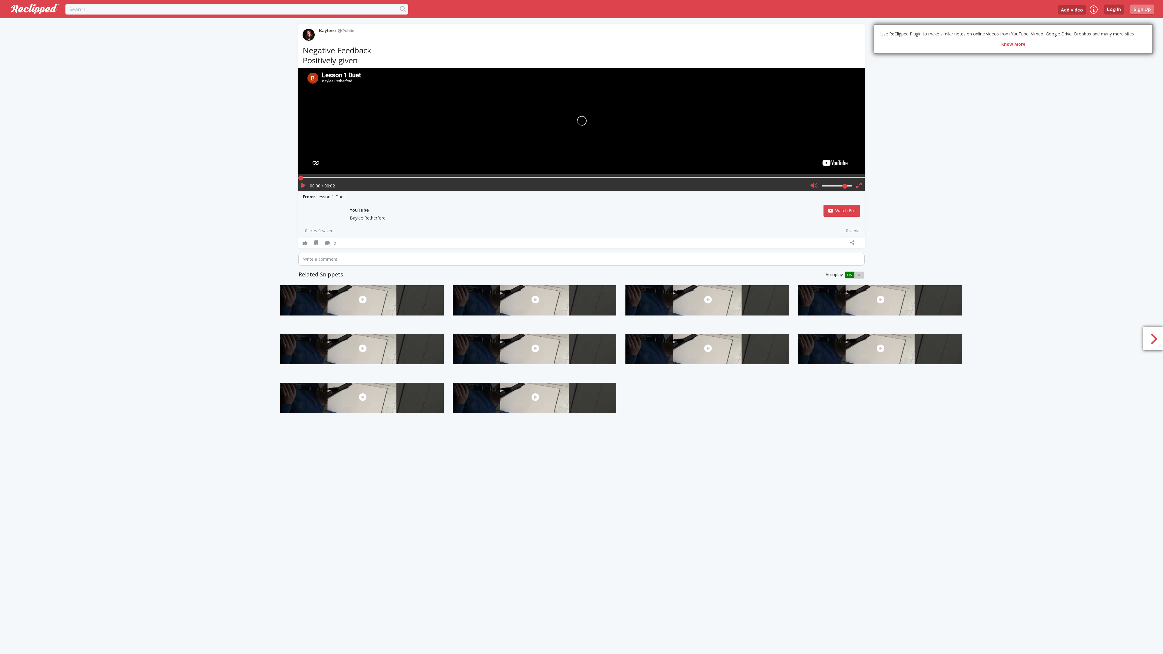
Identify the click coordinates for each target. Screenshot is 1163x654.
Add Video (1072, 10)
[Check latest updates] (1094, 9)
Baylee (326, 30)
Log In (1114, 9)
